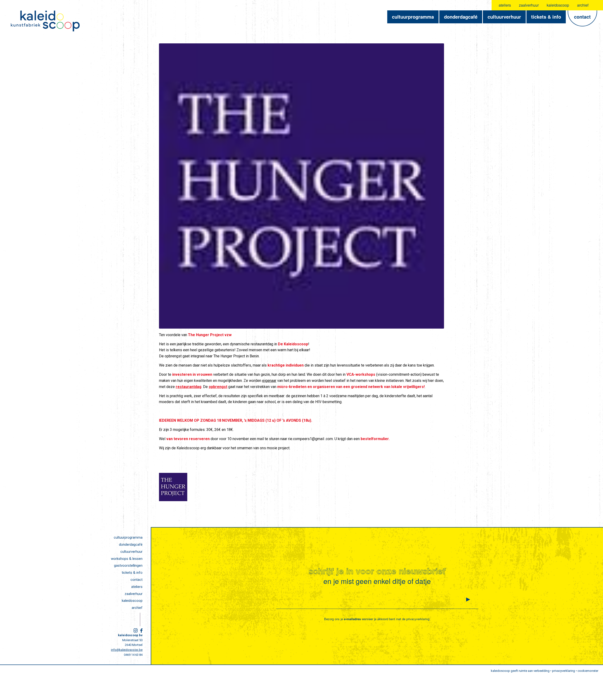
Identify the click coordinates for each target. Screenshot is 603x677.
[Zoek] (596, 5)
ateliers (505, 5)
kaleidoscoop (558, 5)
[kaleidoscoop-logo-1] (45, 21)
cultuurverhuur (131, 551)
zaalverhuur (529, 5)
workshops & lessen (127, 559)
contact (136, 580)
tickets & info (132, 572)
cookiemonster (588, 671)
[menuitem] (505, 5)
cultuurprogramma (128, 537)
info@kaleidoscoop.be (127, 650)
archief (582, 5)
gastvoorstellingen (128, 565)
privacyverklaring (417, 619)
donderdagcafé (131, 544)
